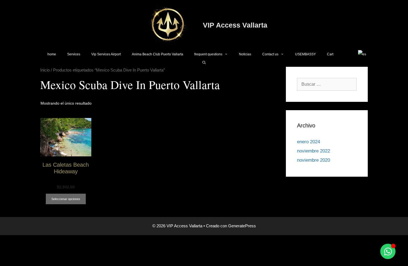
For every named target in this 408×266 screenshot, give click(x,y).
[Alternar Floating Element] (388, 251)
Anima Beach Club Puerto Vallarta (157, 54)
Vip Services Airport (106, 54)
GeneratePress (242, 225)
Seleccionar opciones (65, 199)
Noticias (245, 54)
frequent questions (208, 54)
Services (73, 54)
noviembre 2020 (313, 160)
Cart (330, 54)
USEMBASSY (305, 54)
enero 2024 (308, 141)
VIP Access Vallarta (235, 25)
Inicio (45, 70)
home (51, 54)
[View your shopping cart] (345, 54)
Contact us (270, 54)
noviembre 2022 (313, 151)
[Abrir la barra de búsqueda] (203, 62)
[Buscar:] (327, 84)
